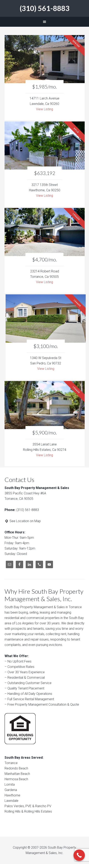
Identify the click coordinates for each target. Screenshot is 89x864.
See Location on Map (25, 521)
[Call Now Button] (79, 855)
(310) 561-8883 (45, 8)
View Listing (44, 109)
